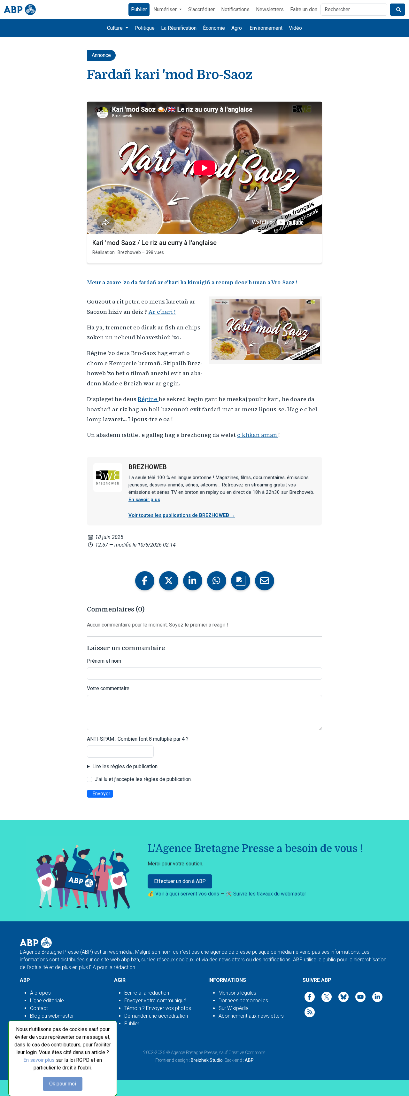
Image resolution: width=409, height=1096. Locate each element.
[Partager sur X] (168, 580)
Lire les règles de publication (125, 766)
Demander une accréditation (156, 1016)
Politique (145, 28)
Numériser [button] (165, 9)
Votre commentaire (108, 688)
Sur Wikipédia (234, 1008)
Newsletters (270, 9)
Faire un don (303, 9)
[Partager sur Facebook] (144, 580)
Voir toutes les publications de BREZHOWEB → (181, 515)
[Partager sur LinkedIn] (192, 580)
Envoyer (101, 794)
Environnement (266, 28)
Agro (236, 28)
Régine (148, 399)
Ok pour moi (62, 1084)
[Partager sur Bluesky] (240, 580)
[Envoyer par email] (264, 580)
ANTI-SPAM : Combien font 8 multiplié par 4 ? (138, 739)
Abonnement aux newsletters (251, 1016)
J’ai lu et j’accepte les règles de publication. (143, 779)
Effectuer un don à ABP (180, 881)
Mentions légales (237, 993)
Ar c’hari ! (162, 312)
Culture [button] (115, 28)
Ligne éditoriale (47, 1000)
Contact (39, 1008)
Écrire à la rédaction (146, 993)
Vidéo (295, 28)
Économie (214, 28)
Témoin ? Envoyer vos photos (157, 1008)
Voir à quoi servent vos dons (187, 894)
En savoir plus (39, 1060)
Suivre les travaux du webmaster (269, 894)
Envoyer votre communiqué (155, 1000)
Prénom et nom (104, 661)
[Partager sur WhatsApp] (216, 580)
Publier (139, 9)
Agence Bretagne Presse (194, 1052)
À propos (40, 993)
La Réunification (179, 28)
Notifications (235, 9)
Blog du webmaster (52, 1016)
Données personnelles (243, 1000)
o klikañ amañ (257, 435)
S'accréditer (201, 9)
